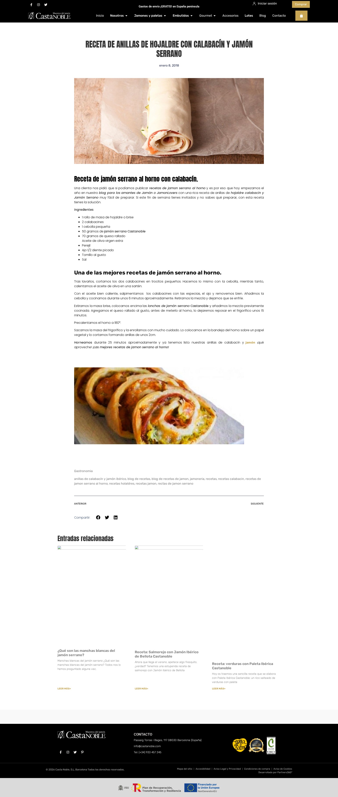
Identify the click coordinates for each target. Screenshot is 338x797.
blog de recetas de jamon (170, 479)
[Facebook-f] (31, 5)
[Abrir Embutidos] (191, 15)
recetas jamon (146, 483)
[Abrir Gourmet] (214, 15)
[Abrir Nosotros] (126, 15)
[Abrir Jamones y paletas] (164, 15)
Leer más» (64, 688)
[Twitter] (46, 5)
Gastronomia (83, 471)
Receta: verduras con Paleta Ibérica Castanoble (242, 666)
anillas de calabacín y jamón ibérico (100, 479)
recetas (211, 479)
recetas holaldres (121, 483)
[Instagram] (38, 5)
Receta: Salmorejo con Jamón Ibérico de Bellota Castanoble (167, 654)
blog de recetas (139, 479)
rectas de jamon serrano (175, 483)
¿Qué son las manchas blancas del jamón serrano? (86, 653)
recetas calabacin (231, 479)
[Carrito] (301, 16)
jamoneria (197, 479)
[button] (98, 517)
